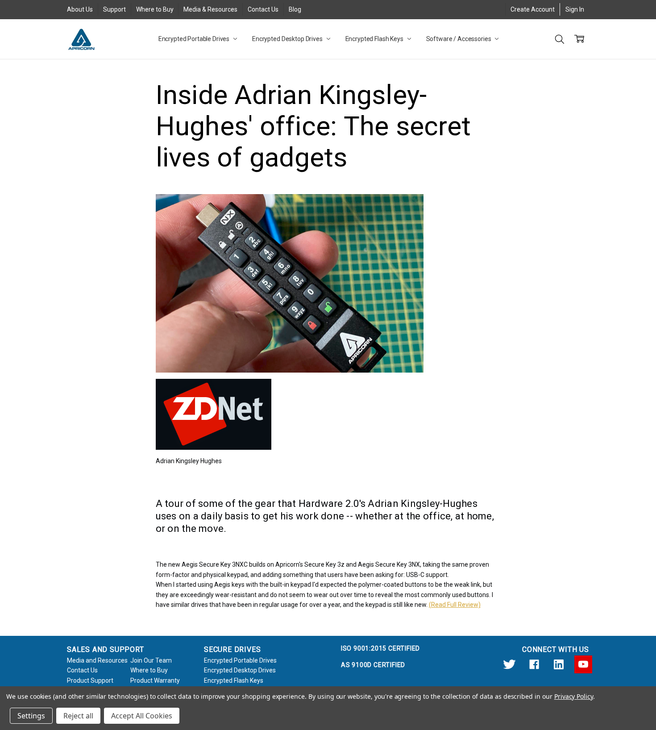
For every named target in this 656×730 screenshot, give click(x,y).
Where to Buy (155, 9)
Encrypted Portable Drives (194, 38)
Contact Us (263, 9)
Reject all (78, 716)
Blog (295, 9)
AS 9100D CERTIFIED (373, 664)
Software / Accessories (459, 38)
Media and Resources (97, 660)
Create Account (533, 9)
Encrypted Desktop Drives (288, 38)
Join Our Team (151, 660)
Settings (31, 716)
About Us (80, 9)
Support (114, 9)
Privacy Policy (573, 696)
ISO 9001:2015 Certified (380, 648)
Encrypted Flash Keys (375, 38)
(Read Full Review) (455, 604)
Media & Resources (210, 9)
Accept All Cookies (141, 716)
